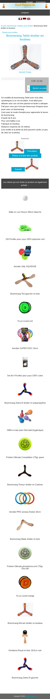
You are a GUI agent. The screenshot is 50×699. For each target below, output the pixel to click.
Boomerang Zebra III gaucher (25, 678)
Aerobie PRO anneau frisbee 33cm (25, 512)
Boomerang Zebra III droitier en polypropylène (25, 403)
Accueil (29, 2)
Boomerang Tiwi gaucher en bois (25, 294)
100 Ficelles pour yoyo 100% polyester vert (25, 239)
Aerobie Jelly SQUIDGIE (25, 266)
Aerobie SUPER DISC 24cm (25, 348)
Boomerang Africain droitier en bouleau (25, 623)
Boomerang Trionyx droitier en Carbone (25, 484)
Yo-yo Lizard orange (25, 596)
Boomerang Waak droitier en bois (25, 539)
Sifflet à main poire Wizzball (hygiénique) (25, 430)
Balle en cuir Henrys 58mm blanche (25, 212)
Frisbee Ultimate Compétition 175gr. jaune (25, 457)
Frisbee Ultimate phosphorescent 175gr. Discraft (25, 567)
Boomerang (11, 26)
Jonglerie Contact (31, 696)
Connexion (41, 2)
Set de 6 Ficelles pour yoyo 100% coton (25, 375)
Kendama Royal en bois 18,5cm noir (25, 650)
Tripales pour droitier (25, 26)
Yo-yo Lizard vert (25, 321)
